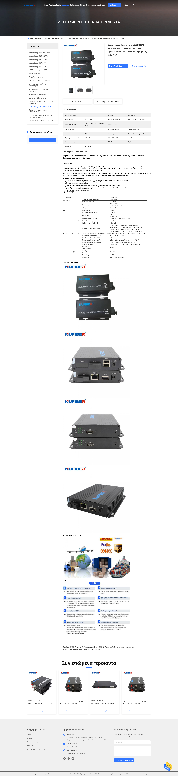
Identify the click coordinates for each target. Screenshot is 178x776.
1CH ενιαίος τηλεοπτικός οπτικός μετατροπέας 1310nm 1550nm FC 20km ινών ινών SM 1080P (40, 702)
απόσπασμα (115, 5)
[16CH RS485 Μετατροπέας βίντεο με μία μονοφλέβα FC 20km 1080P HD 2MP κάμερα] (104, 685)
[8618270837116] (68, 759)
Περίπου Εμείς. (55, 5)
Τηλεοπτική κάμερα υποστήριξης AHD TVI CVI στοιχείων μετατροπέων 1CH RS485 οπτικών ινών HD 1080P (72, 702)
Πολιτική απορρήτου (32, 774)
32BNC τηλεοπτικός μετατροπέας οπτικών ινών (117, 647)
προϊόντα (65, 5)
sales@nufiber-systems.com (76, 753)
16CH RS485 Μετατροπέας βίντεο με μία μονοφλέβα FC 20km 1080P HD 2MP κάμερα (104, 702)
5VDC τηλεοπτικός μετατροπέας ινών (84, 647)
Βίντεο (82, 5)
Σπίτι (46, 5)
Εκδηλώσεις (74, 5)
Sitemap (43, 774)
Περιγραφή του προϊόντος (108, 102)
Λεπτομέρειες (77, 102)
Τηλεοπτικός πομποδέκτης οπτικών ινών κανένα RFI (82, 649)
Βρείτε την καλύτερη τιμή (118, 66)
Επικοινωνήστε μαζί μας (95, 5)
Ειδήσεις (30, 746)
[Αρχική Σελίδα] (30, 5)
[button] (31, 690)
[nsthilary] (72, 759)
